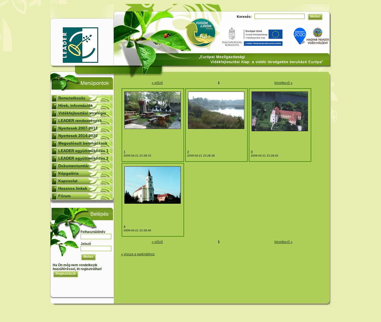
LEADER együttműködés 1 (83, 150)
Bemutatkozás (71, 98)
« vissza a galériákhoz (138, 254)
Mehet (315, 16)
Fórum (64, 196)
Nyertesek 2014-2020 (78, 135)
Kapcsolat (68, 181)
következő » (283, 83)
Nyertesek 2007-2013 (78, 128)
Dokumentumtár (73, 166)
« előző (157, 83)
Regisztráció (66, 274)
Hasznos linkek (72, 188)
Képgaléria (68, 173)
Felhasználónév (93, 232)
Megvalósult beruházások (82, 143)
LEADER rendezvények (80, 120)
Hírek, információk (75, 105)
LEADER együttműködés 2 (83, 158)
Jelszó (86, 244)
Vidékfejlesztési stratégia (82, 113)
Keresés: (244, 17)
